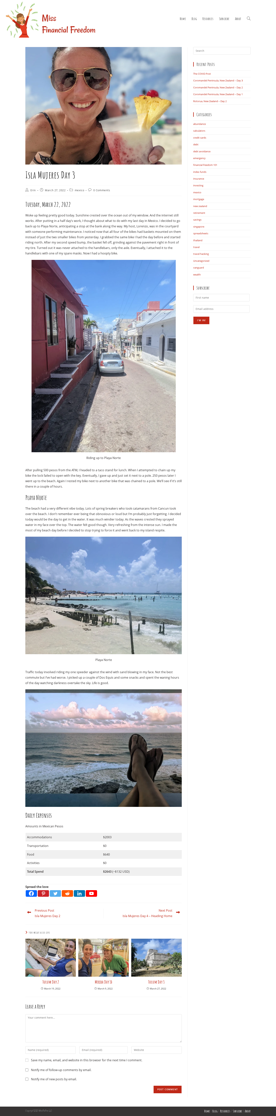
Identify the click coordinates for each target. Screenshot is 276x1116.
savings (197, 219)
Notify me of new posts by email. (54, 1079)
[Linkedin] (79, 893)
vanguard (198, 267)
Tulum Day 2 (50, 982)
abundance (199, 124)
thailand (197, 240)
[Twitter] (55, 893)
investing (198, 185)
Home (207, 1111)
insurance (198, 178)
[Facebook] (31, 893)
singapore (198, 226)
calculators (199, 130)
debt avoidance (201, 151)
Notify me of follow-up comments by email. (61, 1070)
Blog (215, 1111)
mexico (79, 190)
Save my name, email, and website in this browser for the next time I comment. (86, 1060)
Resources (225, 1111)
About (248, 1111)
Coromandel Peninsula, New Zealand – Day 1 (218, 94)
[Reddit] (67, 893)
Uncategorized (201, 260)
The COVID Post (202, 73)
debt (195, 144)
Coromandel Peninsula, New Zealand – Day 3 (218, 80)
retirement (199, 213)
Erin (33, 190)
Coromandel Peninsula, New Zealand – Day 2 (218, 87)
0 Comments (101, 190)
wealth (197, 274)
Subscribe (237, 1111)
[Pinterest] (43, 893)
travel (196, 247)
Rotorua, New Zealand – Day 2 (210, 101)
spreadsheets (200, 233)
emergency (199, 158)
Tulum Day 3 (156, 982)
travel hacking (201, 254)
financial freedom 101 (205, 165)
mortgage (198, 199)
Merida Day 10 (103, 982)
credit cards (199, 137)
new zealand (200, 206)
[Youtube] (91, 893)
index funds (199, 172)
